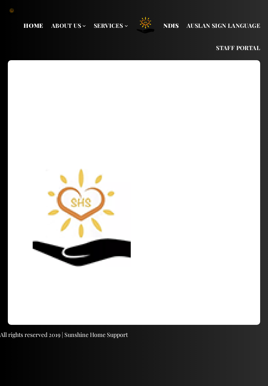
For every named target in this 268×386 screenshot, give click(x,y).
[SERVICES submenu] (126, 25)
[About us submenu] (84, 25)
